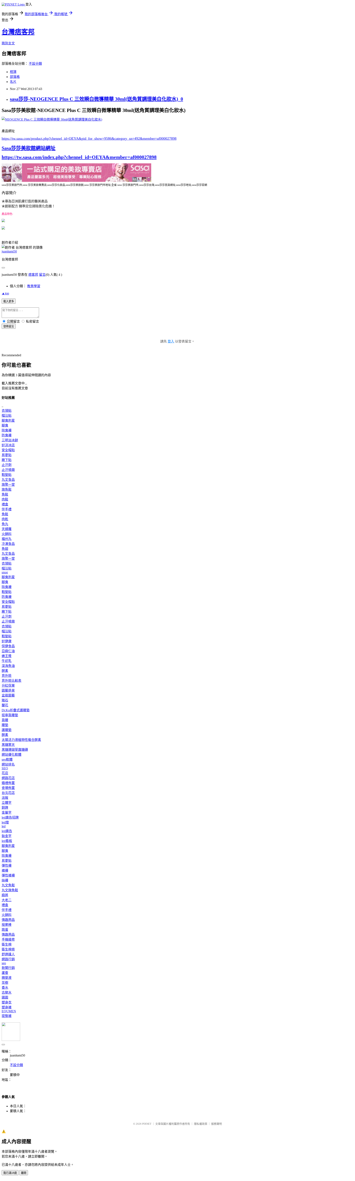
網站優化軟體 (11, 754)
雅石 (5, 700)
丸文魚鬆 (8, 885)
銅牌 (5, 807)
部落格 (15, 76)
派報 (5, 797)
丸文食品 (8, 479)
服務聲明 (216, 1123)
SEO (5, 768)
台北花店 (8, 793)
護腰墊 (7, 730)
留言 (42, 274)
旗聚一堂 (8, 484)
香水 (5, 987)
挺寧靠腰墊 (10, 715)
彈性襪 (7, 865)
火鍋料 (7, 534)
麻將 (5, 895)
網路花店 (8, 778)
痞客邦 (33, 274)
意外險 (7, 675)
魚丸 (5, 524)
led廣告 (7, 831)
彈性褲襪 (8, 875)
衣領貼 (7, 410)
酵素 (5, 670)
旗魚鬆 (7, 489)
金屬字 (7, 812)
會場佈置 (8, 788)
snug (5, 572)
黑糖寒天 (8, 744)
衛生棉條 (8, 949)
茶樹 (5, 982)
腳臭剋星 (8, 420)
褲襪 (5, 870)
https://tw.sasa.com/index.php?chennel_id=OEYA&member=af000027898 (79, 157)
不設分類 (35, 63)
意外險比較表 (11, 680)
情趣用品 (8, 920)
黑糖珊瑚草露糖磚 (15, 749)
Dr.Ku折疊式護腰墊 (16, 710)
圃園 (5, 997)
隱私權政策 (200, 1123)
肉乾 (5, 519)
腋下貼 (7, 460)
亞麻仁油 (8, 651)
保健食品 (8, 646)
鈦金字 (7, 836)
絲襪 (5, 880)
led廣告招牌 (10, 817)
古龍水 (7, 992)
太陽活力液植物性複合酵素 (21, 740)
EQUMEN (9, 1011)
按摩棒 (7, 924)
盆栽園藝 (8, 695)
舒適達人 (8, 954)
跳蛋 (5, 929)
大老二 (7, 900)
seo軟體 (7, 759)
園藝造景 (8, 690)
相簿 (13, 72)
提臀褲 (7, 1016)
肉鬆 (5, 499)
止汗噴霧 (8, 470)
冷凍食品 (8, 544)
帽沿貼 (7, 415)
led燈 (5, 822)
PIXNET (146, 1123)
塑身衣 (7, 1002)
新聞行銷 (8, 968)
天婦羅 (7, 529)
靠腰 (5, 720)
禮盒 (5, 504)
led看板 (7, 841)
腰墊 (5, 725)
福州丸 (7, 539)
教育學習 (33, 286)
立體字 (7, 802)
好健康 (7, 641)
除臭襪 (7, 430)
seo (4, 963)
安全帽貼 (8, 450)
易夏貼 (7, 455)
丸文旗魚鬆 (10, 890)
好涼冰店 (8, 445)
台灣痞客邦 (18, 32)
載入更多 (8, 301)
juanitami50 (9, 251)
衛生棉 (7, 944)
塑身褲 (7, 1007)
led (4, 826)
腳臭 (5, 425)
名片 (13, 81)
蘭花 (5, 705)
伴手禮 (7, 509)
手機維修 (8, 939)
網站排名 (8, 764)
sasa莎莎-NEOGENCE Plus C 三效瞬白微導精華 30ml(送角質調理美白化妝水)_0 (96, 99)
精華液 (7, 977)
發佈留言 (8, 326)
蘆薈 (5, 973)
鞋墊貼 (7, 474)
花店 (5, 773)
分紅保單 (8, 685)
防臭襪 (7, 435)
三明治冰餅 (10, 440)
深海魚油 (8, 666)
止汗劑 (7, 465)
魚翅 (5, 548)
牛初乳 (7, 661)
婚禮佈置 (8, 783)
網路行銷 (8, 959)
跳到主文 (8, 43)
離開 (23, 1172)
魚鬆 (5, 494)
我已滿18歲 (10, 1172)
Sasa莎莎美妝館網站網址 (28, 148)
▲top (5, 293)
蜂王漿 (7, 656)
